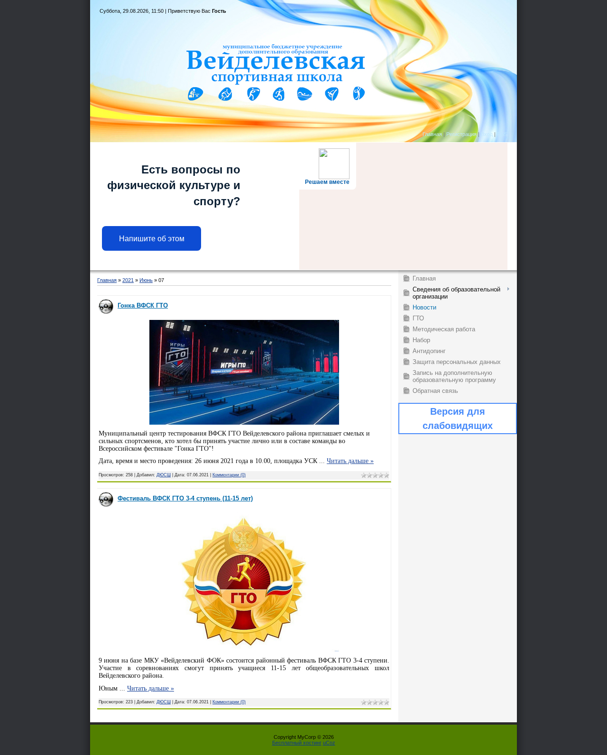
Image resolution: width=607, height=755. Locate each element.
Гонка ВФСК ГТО (143, 305)
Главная (432, 134)
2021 (128, 280)
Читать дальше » (350, 460)
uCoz (329, 743)
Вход (487, 134)
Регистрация (461, 134)
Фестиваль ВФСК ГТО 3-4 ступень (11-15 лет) (185, 498)
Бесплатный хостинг (297, 743)
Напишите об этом (151, 239)
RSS (502, 134)
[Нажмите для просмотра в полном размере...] (244, 423)
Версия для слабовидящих (458, 418)
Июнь (146, 280)
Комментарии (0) (229, 475)
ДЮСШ (163, 475)
